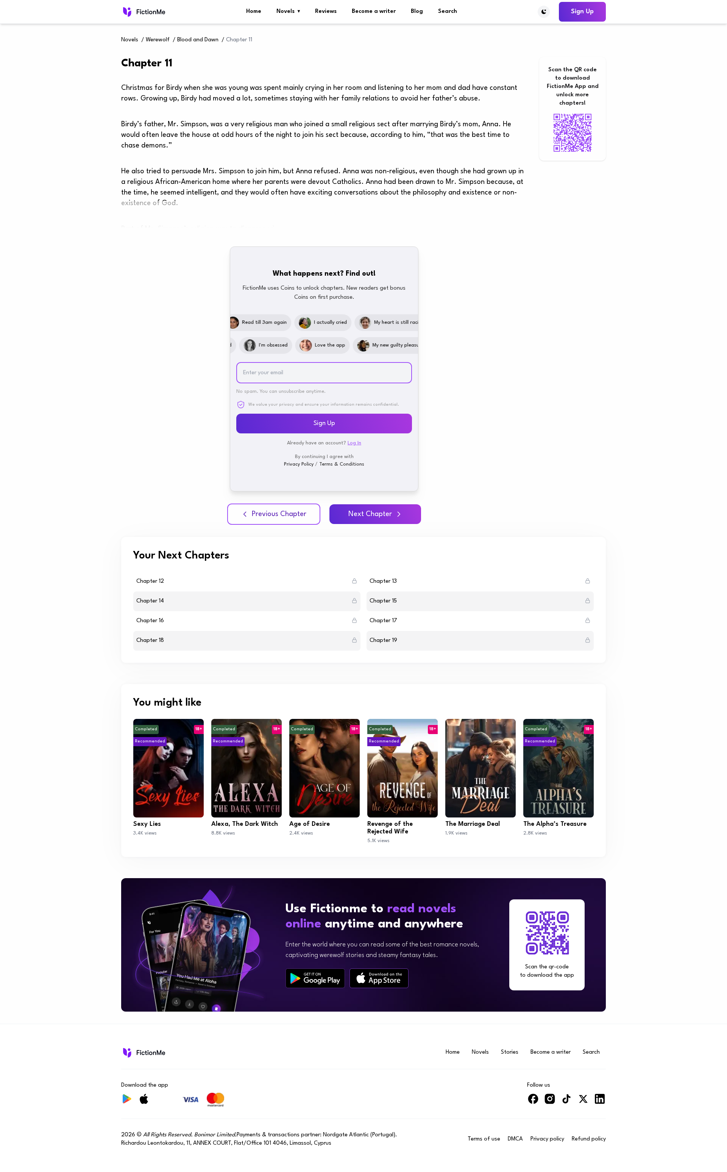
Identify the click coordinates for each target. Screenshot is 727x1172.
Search (447, 11)
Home (253, 11)
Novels (288, 11)
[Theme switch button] (544, 12)
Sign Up (582, 11)
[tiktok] (566, 1102)
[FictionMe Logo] (143, 1052)
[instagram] (550, 1102)
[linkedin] (600, 1102)
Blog (417, 11)
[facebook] (533, 1102)
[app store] (379, 978)
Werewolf (158, 40)
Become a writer (374, 11)
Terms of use (484, 1139)
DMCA (515, 1139)
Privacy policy (547, 1139)
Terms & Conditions (341, 464)
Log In (354, 443)
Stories (509, 1052)
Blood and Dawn (197, 40)
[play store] (315, 978)
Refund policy (589, 1139)
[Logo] (143, 12)
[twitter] (583, 1102)
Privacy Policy (299, 464)
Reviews (326, 11)
